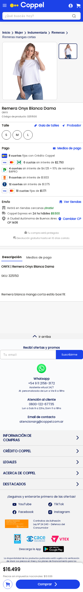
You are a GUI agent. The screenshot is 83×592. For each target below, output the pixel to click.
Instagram (62, 512)
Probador (74, 125)
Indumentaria (37, 32)
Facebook (26, 512)
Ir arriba (45, 336)
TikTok (59, 504)
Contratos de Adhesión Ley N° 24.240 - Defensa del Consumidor (49, 524)
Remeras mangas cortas (19, 37)
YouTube (24, 504)
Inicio (6, 32)
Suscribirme (69, 355)
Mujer (19, 32)
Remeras (58, 32)
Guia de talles (49, 125)
